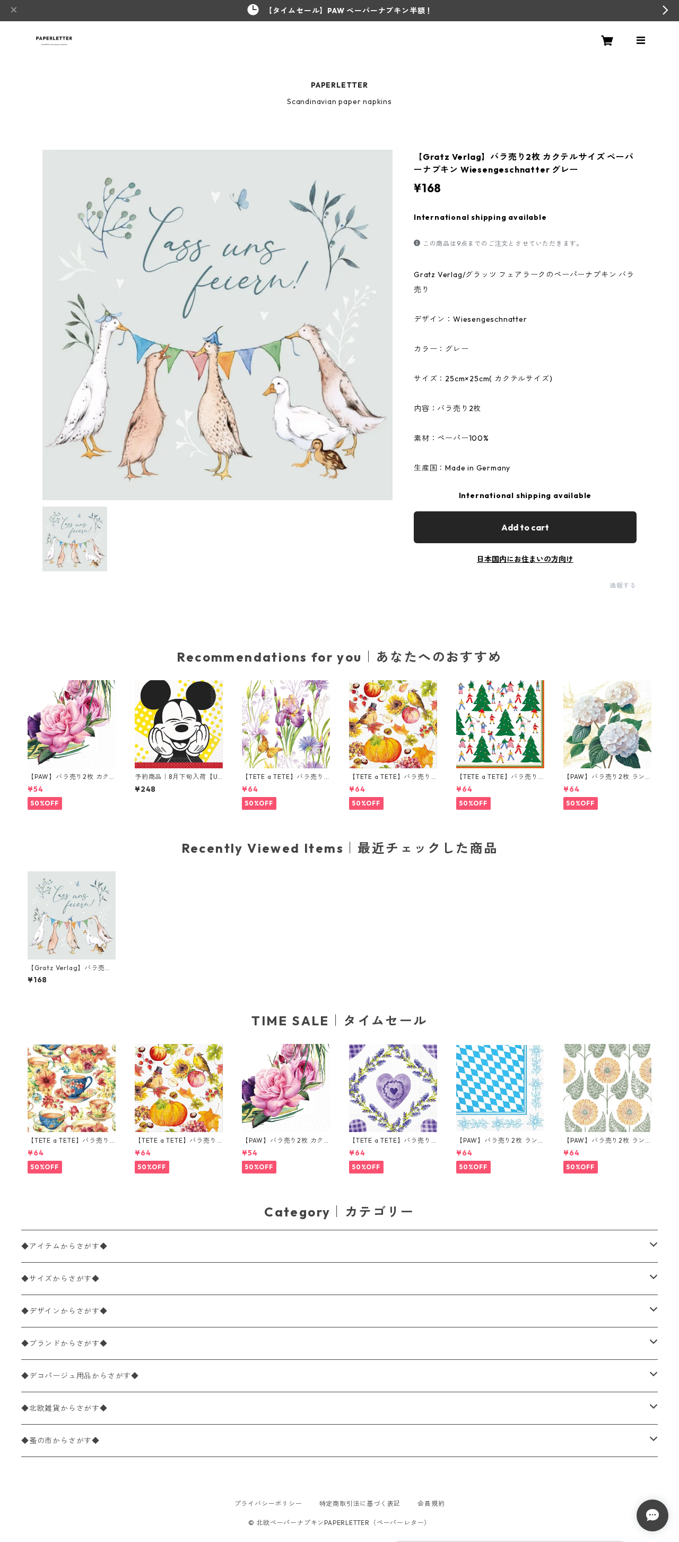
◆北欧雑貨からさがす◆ (64, 1408)
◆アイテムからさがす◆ (64, 1246)
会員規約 (431, 1503)
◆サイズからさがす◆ (60, 1278)
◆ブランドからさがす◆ (64, 1343)
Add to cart (525, 527)
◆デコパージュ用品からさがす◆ (80, 1376)
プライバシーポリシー (268, 1503)
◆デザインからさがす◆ (64, 1311)
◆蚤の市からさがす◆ (60, 1440)
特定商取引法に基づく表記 (360, 1503)
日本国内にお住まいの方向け (525, 559)
